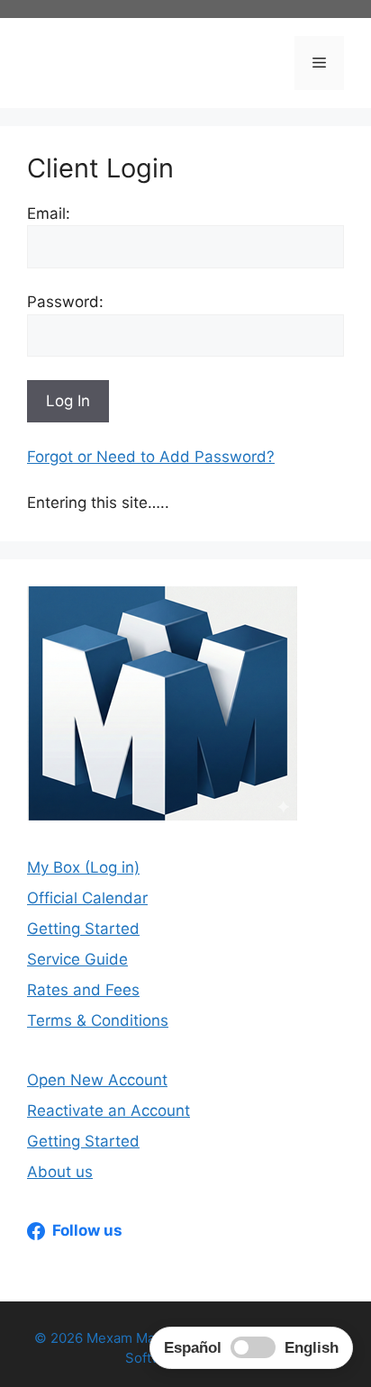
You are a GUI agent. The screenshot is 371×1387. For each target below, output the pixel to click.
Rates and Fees (83, 990)
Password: (65, 302)
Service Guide (77, 959)
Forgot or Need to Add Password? (151, 457)
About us (60, 1172)
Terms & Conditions (97, 1020)
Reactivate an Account (108, 1110)
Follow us (87, 1230)
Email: (48, 213)
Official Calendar (87, 898)
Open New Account (97, 1080)
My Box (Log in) (83, 867)
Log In (68, 401)
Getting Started (83, 929)
